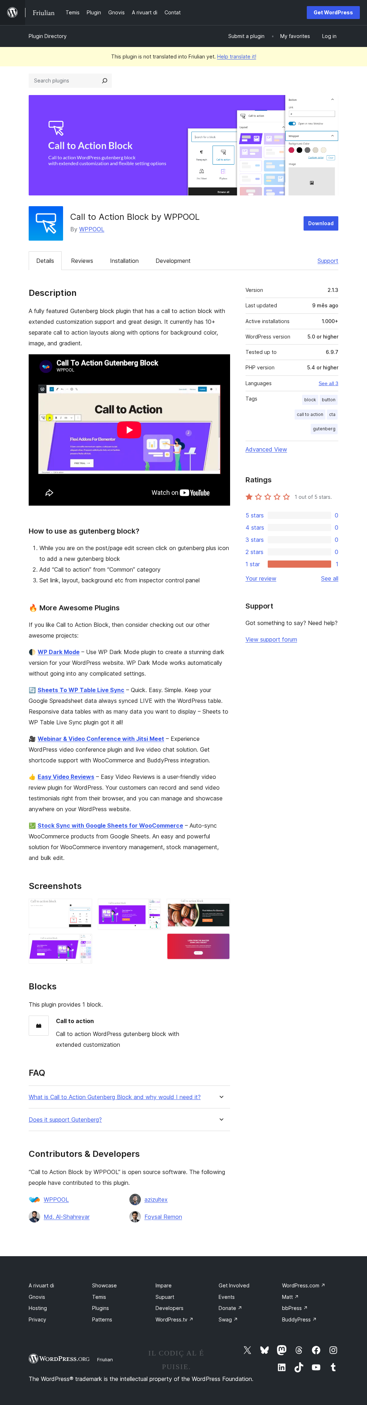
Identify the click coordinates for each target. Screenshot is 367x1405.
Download (321, 223)
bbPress (295, 1308)
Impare (164, 1285)
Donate (230, 1308)
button (328, 399)
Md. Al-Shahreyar (67, 1216)
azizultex (156, 1199)
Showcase (104, 1285)
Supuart (165, 1297)
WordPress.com (303, 1285)
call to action (310, 414)
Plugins (100, 1308)
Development (173, 260)
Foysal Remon (163, 1216)
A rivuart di (41, 1285)
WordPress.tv (175, 1319)
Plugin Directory (48, 36)
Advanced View (266, 449)
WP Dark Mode (59, 652)
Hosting (38, 1308)
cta (332, 414)
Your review (261, 578)
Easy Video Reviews (66, 776)
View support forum (271, 639)
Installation (124, 260)
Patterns (102, 1319)
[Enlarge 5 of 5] (220, 942)
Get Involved (234, 1285)
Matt (290, 1297)
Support (328, 260)
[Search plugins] (104, 81)
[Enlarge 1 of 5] (82, 908)
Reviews (82, 260)
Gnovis (37, 1297)
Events (227, 1297)
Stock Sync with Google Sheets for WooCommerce (110, 825)
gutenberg (324, 428)
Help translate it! (236, 56)
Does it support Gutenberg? (65, 1119)
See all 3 (328, 383)
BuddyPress (299, 1319)
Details (45, 260)
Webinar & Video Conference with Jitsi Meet (101, 738)
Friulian (105, 1359)
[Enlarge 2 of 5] (82, 943)
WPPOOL (91, 229)
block (310, 399)
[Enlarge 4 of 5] (220, 908)
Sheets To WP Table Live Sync (81, 690)
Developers (170, 1308)
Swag (228, 1319)
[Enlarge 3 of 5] (151, 908)
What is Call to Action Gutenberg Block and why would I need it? (115, 1097)
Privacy (37, 1319)
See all (329, 578)
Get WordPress (333, 12)
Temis (99, 1297)
